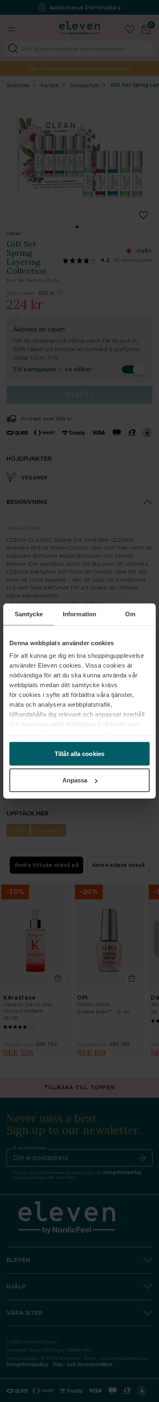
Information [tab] (79, 614)
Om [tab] (130, 614)
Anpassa (75, 780)
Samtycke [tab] (29, 614)
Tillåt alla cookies (79, 753)
